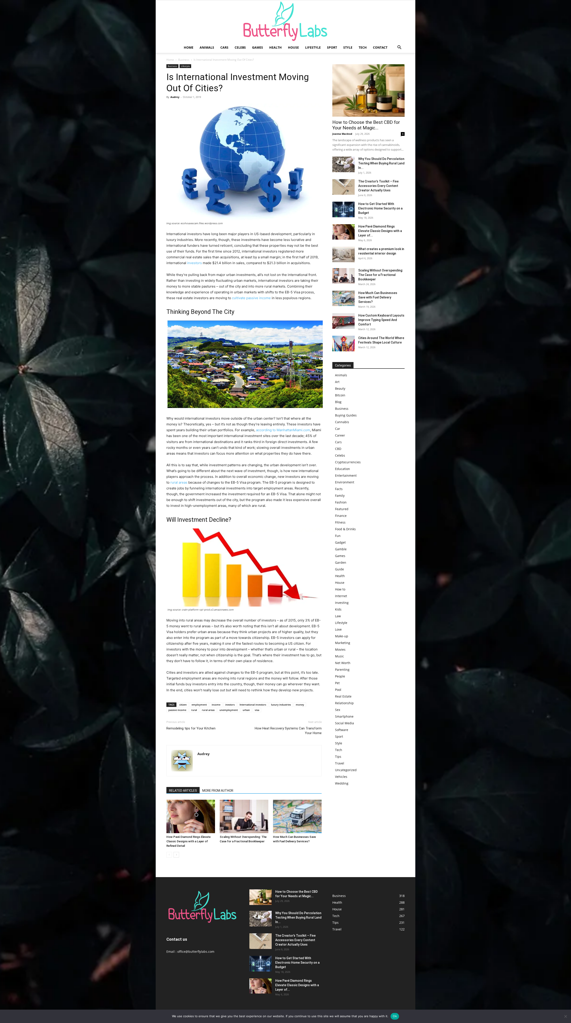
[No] (565, 1016)
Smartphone (344, 716)
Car (337, 429)
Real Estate (343, 696)
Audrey (174, 97)
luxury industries (281, 704)
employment (199, 704)
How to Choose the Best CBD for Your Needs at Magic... (366, 125)
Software (341, 730)
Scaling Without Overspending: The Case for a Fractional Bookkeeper (380, 275)
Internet (341, 596)
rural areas (178, 482)
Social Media (344, 723)
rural (194, 710)
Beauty (340, 388)
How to (340, 589)
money (300, 704)
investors (194, 263)
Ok (395, 1016)
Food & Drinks (345, 529)
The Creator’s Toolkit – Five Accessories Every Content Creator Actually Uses (378, 186)
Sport (332, 47)
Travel (339, 763)
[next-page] (176, 854)
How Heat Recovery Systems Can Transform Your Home (288, 730)
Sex (337, 710)
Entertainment (346, 475)
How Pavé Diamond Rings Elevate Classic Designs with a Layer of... (380, 231)
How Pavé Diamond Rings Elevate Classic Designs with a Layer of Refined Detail (188, 841)
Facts (339, 489)
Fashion (341, 502)
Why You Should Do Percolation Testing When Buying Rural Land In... (381, 163)
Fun (338, 536)
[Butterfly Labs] (285, 21)
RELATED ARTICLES (183, 790)
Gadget (340, 542)
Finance (341, 516)
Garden (340, 562)
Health (275, 47)
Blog (338, 402)
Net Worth (342, 663)
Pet (337, 683)
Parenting (342, 669)
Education (342, 469)
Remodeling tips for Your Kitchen (190, 728)
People (340, 676)
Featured (341, 509)
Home (188, 47)
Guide (339, 569)
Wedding (341, 783)
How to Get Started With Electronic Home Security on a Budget (380, 208)
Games (257, 47)
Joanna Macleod (342, 133)
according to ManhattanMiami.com (283, 430)
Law (338, 616)
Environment (344, 482)
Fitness (340, 522)
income (216, 704)
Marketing (342, 643)
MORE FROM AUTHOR (217, 790)
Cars (224, 47)
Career (340, 435)
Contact (380, 47)
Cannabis (342, 422)
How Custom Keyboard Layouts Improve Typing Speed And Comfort (381, 320)
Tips (338, 756)
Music (339, 656)
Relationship (344, 703)
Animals (207, 47)
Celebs (240, 47)
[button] (399, 48)
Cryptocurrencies (348, 462)
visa (257, 710)
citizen (183, 704)
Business (183, 60)
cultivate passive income (251, 298)
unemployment (228, 710)
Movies (340, 649)
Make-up (341, 636)
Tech (363, 47)
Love (338, 629)
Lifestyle (313, 47)
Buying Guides (346, 415)
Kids (338, 609)
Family (340, 495)
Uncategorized (346, 770)
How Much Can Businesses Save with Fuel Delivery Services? (377, 297)
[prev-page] (169, 854)
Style (347, 47)
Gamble (341, 549)
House (293, 47)
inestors (230, 704)
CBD (338, 449)
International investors (253, 704)
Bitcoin (340, 395)
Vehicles (341, 776)
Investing (342, 603)
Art (337, 382)
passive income (177, 710)
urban (246, 710)
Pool (338, 690)
